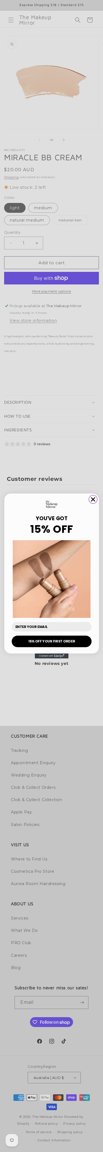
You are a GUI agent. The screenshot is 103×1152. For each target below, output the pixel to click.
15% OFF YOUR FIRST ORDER (51, 641)
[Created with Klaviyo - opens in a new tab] (51, 655)
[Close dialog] (93, 499)
